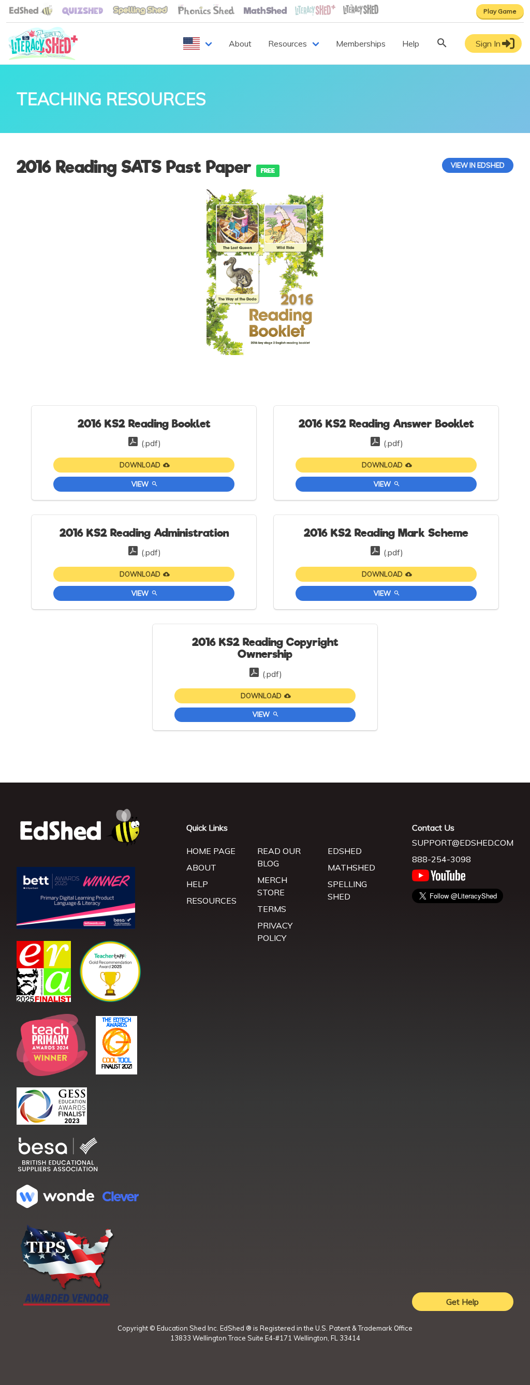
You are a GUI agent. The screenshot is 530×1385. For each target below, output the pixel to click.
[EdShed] (95, 827)
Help (410, 43)
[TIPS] (67, 1305)
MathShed (351, 867)
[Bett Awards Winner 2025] (76, 926)
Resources (287, 43)
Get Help (462, 1301)
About (240, 43)
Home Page (210, 851)
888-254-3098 (441, 859)
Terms (271, 909)
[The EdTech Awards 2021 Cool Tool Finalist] (116, 1071)
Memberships (361, 43)
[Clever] (120, 1198)
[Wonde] (55, 1205)
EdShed (345, 851)
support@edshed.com (462, 842)
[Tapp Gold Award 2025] (110, 999)
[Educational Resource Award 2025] (44, 999)
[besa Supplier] (58, 1170)
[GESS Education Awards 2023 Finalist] (52, 1121)
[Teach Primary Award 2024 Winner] (52, 1073)
